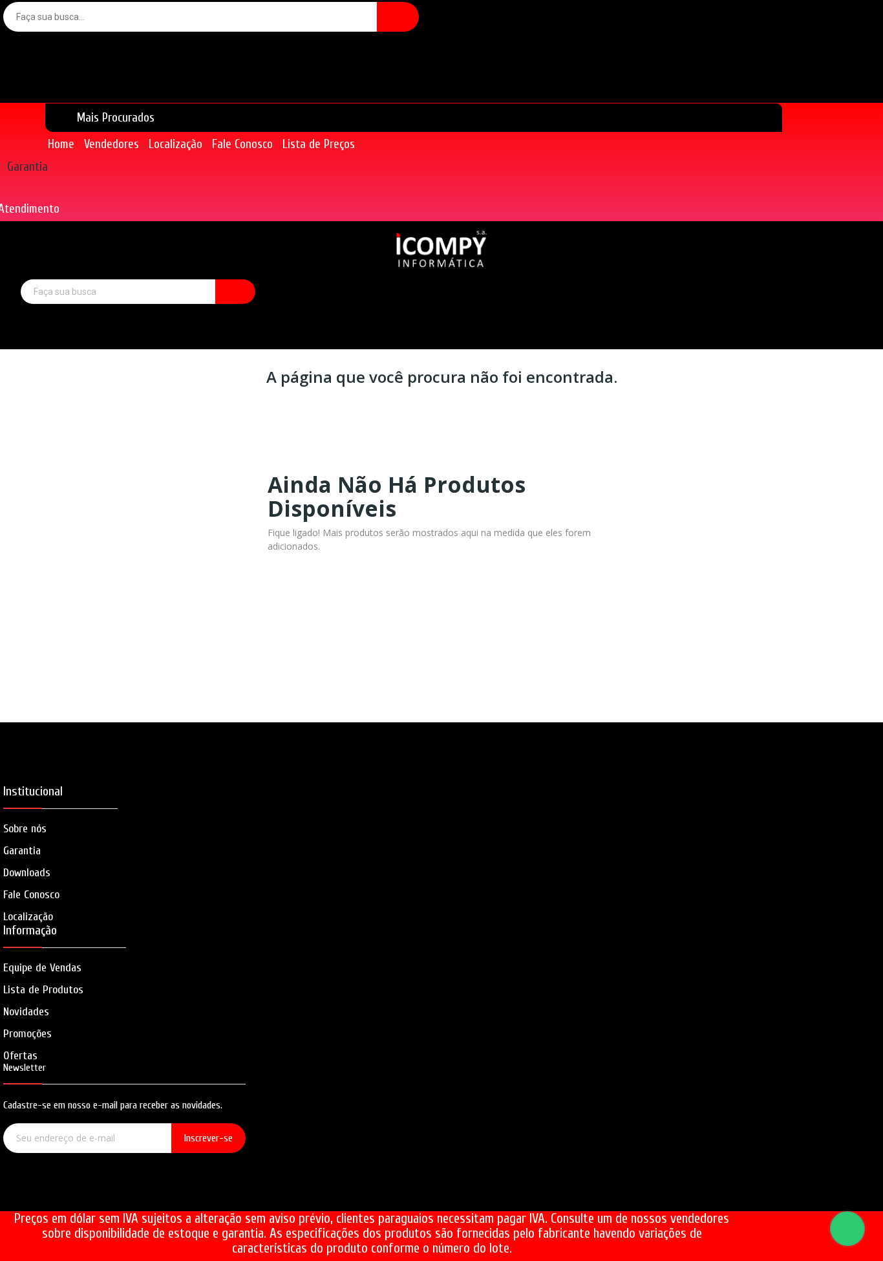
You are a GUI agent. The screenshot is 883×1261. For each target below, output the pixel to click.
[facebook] (88, 1195)
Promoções (27, 1033)
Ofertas (20, 1055)
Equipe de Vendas (42, 968)
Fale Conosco (31, 894)
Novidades (26, 1011)
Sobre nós (25, 828)
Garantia (27, 167)
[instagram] (124, 1195)
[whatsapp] (161, 1195)
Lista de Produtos (43, 990)
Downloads (26, 872)
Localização (28, 916)
